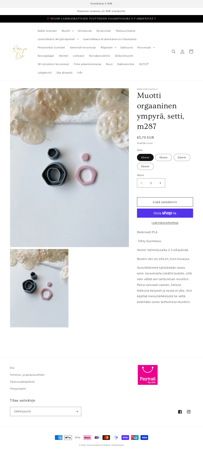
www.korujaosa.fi (95, 445)
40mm (145, 157)
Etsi (12, 368)
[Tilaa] (76, 411)
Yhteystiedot (18, 388)
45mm (163, 157)
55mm (145, 166)
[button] (67, 31)
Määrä (140, 175)
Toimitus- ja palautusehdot (27, 374)
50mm (182, 157)
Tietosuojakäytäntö (22, 381)
